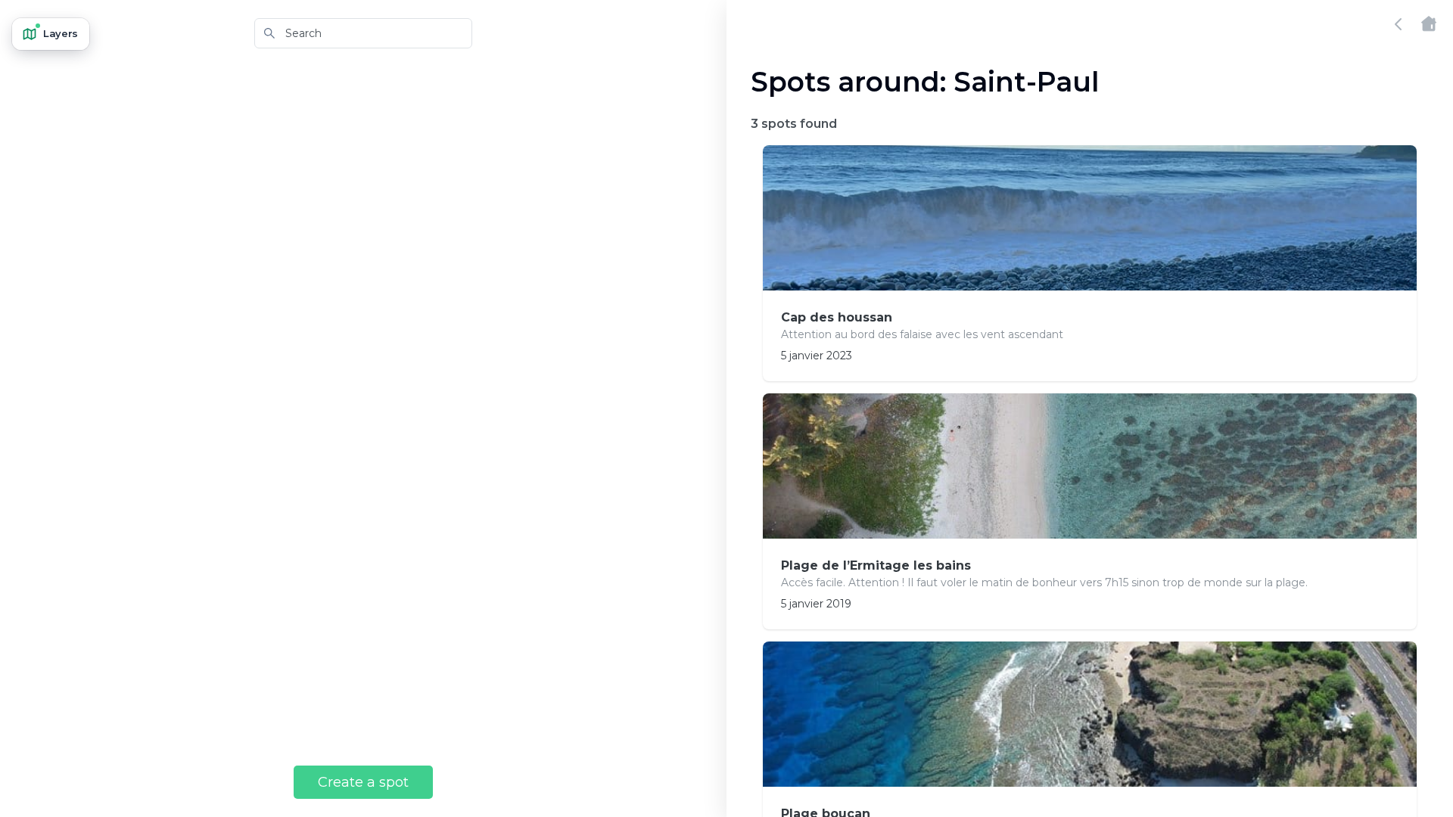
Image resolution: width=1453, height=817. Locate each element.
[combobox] (363, 33)
